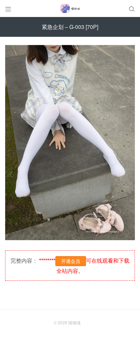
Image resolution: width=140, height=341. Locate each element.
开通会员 (70, 261)
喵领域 (74, 322)
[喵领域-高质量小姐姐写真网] (70, 8)
